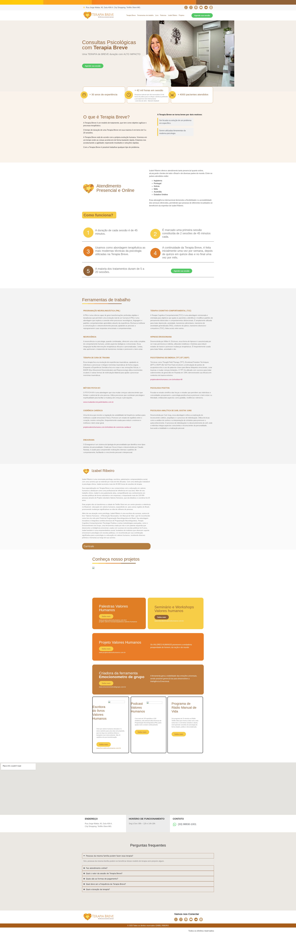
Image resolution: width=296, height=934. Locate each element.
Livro (156, 15)
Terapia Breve (131, 15)
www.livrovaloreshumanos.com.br (108, 748)
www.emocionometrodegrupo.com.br (112, 687)
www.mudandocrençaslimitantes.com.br (98, 402)
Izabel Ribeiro (172, 15)
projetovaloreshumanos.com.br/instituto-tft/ (166, 379)
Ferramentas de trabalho (145, 15)
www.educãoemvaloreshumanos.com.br (169, 621)
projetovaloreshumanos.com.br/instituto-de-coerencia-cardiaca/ (107, 427)
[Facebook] (196, 7)
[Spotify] (211, 7)
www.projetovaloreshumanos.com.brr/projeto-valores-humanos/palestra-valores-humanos (118, 621)
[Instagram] (191, 7)
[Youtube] (201, 7)
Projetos (181, 15)
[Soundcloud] (206, 7)
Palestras (163, 15)
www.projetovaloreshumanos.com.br (112, 652)
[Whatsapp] (186, 7)
